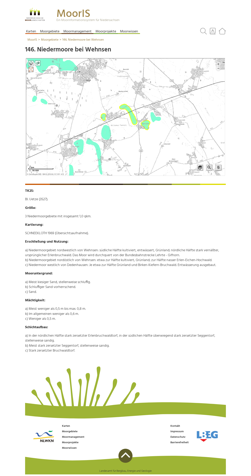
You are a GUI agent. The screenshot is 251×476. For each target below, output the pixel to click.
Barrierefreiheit (179, 442)
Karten (66, 426)
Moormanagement (73, 437)
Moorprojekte (70, 442)
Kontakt (175, 426)
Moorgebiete (69, 431)
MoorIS (73, 14)
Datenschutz (178, 437)
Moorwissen (69, 448)
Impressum (177, 431)
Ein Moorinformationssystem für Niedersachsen (87, 20)
